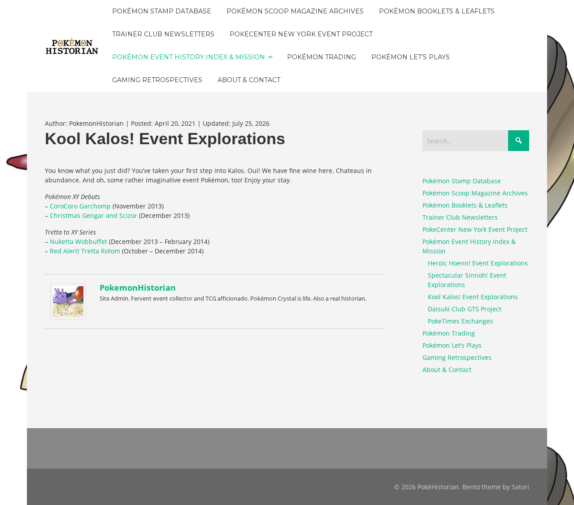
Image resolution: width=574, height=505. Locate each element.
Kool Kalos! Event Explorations (473, 296)
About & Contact (446, 369)
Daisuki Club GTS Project (464, 309)
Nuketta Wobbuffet (78, 241)
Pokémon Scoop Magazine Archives (475, 193)
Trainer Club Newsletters (460, 217)
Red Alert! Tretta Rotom (85, 251)
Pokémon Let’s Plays (452, 345)
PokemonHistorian (138, 287)
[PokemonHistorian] (70, 301)
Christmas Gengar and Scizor (93, 215)
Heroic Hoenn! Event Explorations (478, 263)
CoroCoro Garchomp (80, 206)
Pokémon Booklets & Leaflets (465, 205)
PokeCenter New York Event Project (474, 229)
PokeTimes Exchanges (460, 321)
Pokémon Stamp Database (461, 181)
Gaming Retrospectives (456, 357)
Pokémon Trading (448, 333)
